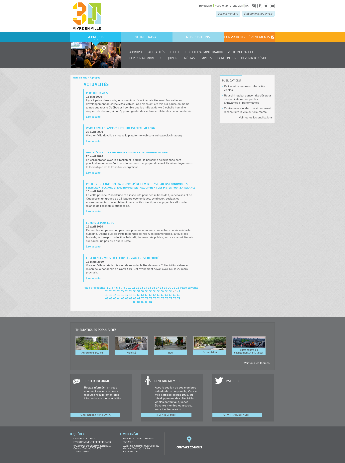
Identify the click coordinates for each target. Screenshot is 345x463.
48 (130, 294)
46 (122, 294)
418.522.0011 (82, 451)
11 (133, 287)
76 (166, 298)
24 (110, 291)
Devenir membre (228, 14)
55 (158, 294)
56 (162, 294)
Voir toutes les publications (256, 117)
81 (138, 302)
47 (126, 294)
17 (157, 287)
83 (146, 302)
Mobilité (131, 352)
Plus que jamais (97, 93)
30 (134, 291)
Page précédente (94, 287)
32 (142, 291)
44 (114, 294)
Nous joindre (223, 5)
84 (150, 302)
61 (106, 298)
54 (154, 294)
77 (170, 298)
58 (170, 294)
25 (114, 291)
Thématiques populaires (96, 330)
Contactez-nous (189, 447)
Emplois (206, 58)
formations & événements (247, 37)
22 (177, 287)
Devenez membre (166, 405)
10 (129, 287)
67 (130, 298)
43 (110, 294)
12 (137, 287)
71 (146, 298)
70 (142, 298)
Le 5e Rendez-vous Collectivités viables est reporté (122, 258)
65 (122, 298)
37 (162, 291)
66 (126, 298)
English (238, 5)
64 (118, 298)
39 (170, 291)
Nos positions (198, 37)
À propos (96, 37)
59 (174, 294)
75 (162, 298)
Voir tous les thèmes (257, 363)
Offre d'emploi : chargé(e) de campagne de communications (127, 152)
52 (146, 294)
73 (154, 298)
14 (145, 287)
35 (154, 291)
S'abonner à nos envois (258, 14)
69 (138, 298)
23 (106, 291)
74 (158, 298)
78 (174, 298)
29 (130, 291)
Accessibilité (210, 352)
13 (141, 287)
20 (169, 287)
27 (122, 291)
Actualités (156, 52)
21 (173, 287)
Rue (170, 352)
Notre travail (147, 37)
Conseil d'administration (204, 52)
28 (126, 291)
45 (118, 294)
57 (166, 294)
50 (138, 294)
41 (178, 291)
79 (178, 298)
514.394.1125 (131, 451)
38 (166, 291)
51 (142, 294)
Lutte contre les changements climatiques (249, 351)
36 (158, 291)
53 (150, 294)
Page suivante (189, 287)
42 (106, 294)
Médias (189, 58)
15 (149, 287)
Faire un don (226, 58)
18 (161, 287)
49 (134, 294)
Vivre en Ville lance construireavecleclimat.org (120, 128)
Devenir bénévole (255, 58)
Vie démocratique (241, 52)
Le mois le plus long (100, 223)
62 (110, 298)
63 (114, 298)
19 (165, 287)
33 (146, 291)
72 (150, 298)
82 (142, 302)
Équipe (175, 52)
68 (134, 298)
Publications (231, 80)
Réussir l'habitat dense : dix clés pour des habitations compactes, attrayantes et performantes (247, 99)
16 (153, 287)
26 (118, 291)
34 (150, 291)
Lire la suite (93, 116)
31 (138, 291)
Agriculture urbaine (92, 352)
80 (134, 302)
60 (178, 294)
